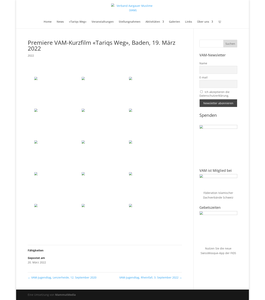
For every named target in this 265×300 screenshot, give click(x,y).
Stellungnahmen (129, 21)
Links (188, 21)
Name (203, 63)
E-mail (203, 77)
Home (48, 21)
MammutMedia (65, 295)
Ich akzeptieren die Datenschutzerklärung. (214, 93)
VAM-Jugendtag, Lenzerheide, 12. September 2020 (62, 277)
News (60, 21)
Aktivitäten (152, 21)
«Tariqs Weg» (78, 21)
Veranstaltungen (103, 21)
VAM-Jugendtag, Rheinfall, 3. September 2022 (150, 277)
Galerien (174, 21)
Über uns (203, 21)
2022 (31, 55)
